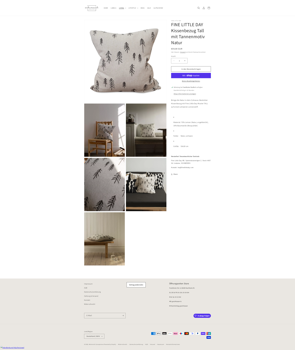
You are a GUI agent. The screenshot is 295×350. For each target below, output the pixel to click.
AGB (85, 288)
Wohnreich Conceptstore (96, 344)
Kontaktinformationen (173, 344)
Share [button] (175, 174)
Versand (183, 52)
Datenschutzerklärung (92, 292)
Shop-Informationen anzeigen (185, 94)
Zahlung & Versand (91, 296)
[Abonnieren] (122, 315)
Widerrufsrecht (89, 304)
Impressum (88, 284)
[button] (122, 7)
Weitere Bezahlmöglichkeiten (191, 81)
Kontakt (87, 300)
